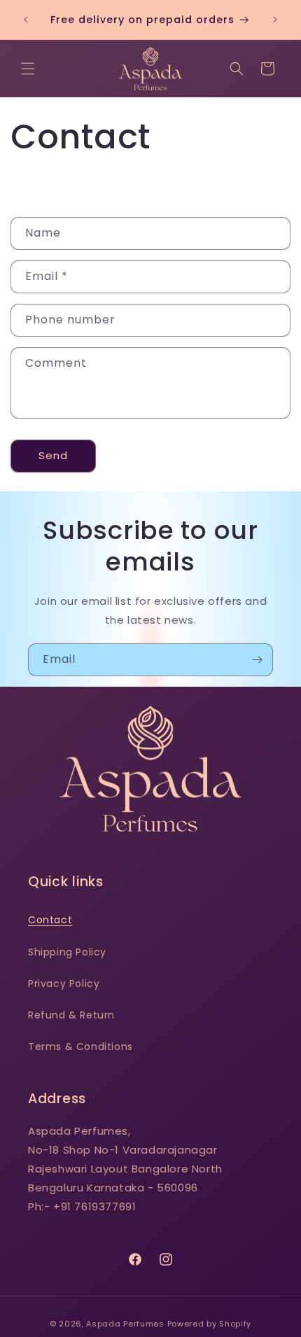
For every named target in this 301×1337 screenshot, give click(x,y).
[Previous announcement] (25, 19)
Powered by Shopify (209, 1323)
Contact (50, 920)
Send (53, 455)
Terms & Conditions (80, 1047)
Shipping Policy (67, 952)
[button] (28, 68)
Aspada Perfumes (125, 1323)
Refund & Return (71, 1015)
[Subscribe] (256, 659)
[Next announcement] (275, 19)
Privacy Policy (63, 983)
